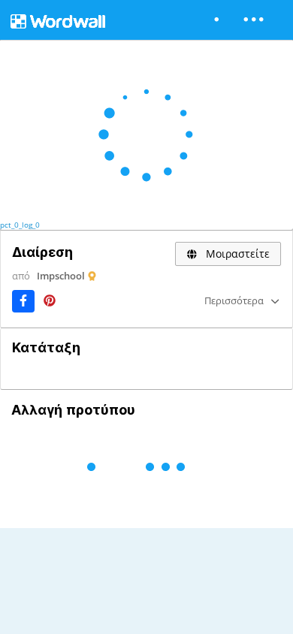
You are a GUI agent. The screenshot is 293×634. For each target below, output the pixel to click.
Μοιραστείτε (236, 253)
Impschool (61, 275)
